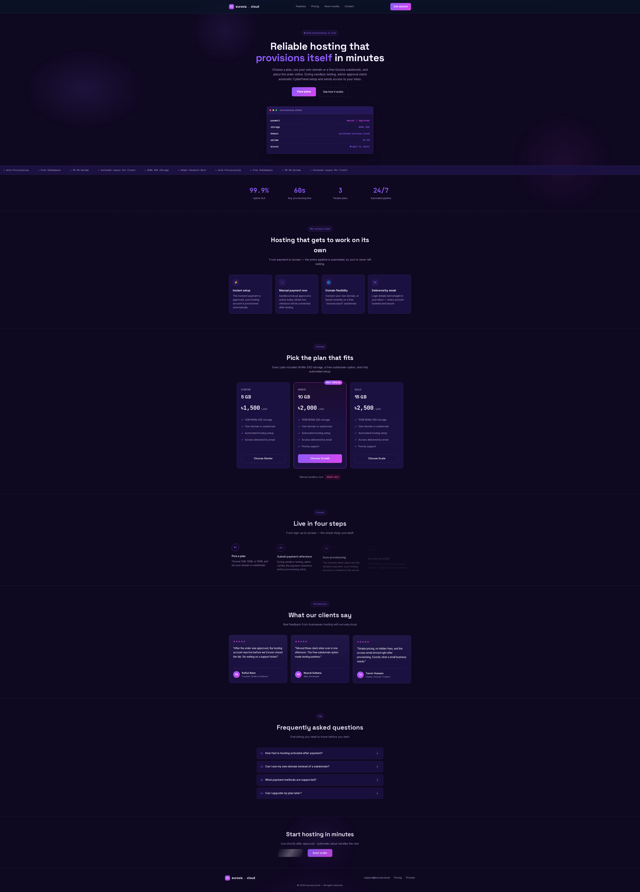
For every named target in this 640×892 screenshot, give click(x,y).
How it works (331, 6)
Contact (349, 6)
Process (410, 877)
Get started (401, 6)
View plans (304, 91)
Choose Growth (320, 458)
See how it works (333, 91)
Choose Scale (377, 458)
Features (301, 6)
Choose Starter (263, 458)
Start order (320, 852)
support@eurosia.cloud (377, 877)
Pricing (315, 6)
